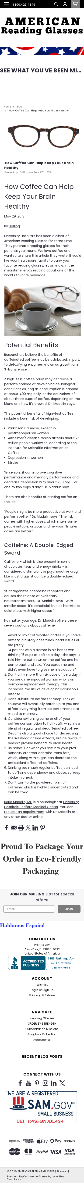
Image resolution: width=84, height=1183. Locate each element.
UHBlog (14, 226)
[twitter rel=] (62, 1083)
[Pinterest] (43, 827)
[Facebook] (6, 827)
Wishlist (42, 985)
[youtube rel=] (29, 1083)
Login (34, 990)
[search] (56, 5)
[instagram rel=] (45, 1083)
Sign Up (47, 990)
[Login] (65, 5)
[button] (42, 23)
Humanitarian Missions (42, 1029)
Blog (19, 106)
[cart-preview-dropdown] (74, 4)
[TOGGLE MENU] (6, 4)
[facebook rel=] (20, 1083)
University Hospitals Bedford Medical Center (41, 804)
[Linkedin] (35, 827)
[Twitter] (28, 827)
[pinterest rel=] (37, 1083)
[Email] (14, 827)
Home (7, 106)
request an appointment (24, 811)
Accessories (42, 1040)
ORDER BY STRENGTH (42, 1024)
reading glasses (42, 245)
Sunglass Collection (42, 1034)
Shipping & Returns (42, 995)
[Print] (21, 827)
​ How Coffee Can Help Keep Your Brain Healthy (38, 110)
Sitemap (61, 1171)
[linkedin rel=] (54, 1083)
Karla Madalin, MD (18, 802)
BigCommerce (28, 1176)
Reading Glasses (42, 1018)
